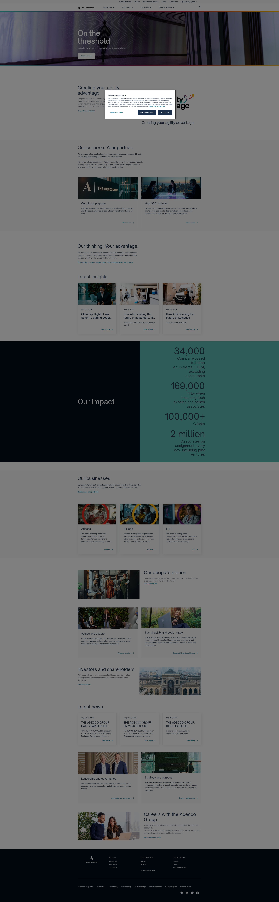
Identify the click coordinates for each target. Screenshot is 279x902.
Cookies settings (116, 112)
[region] (140, 104)
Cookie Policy (153, 106)
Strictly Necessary (147, 112)
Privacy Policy (161, 106)
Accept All (165, 112)
